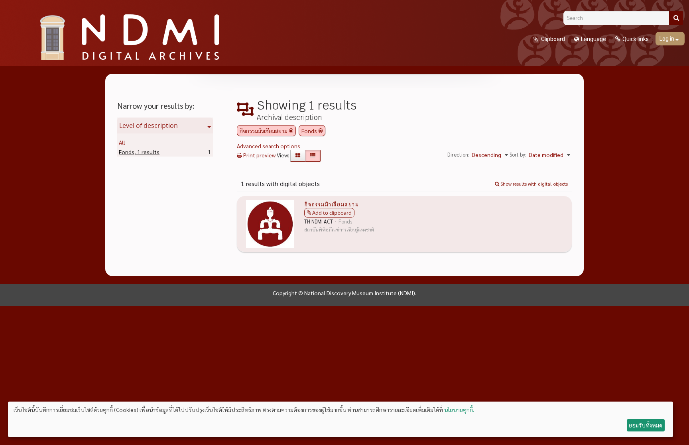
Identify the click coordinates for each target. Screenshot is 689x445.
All (122, 142)
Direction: (458, 154)
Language (593, 39)
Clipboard (552, 39)
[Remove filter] (291, 131)
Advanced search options (268, 145)
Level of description (148, 125)
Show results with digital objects (533, 183)
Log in (667, 38)
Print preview (259, 155)
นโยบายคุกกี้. (459, 409)
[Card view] (297, 156)
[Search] (676, 18)
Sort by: (518, 154)
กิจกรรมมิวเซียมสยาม (331, 204)
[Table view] (313, 156)
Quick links (635, 39)
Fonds (139, 151)
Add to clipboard (332, 212)
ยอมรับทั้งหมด (645, 425)
